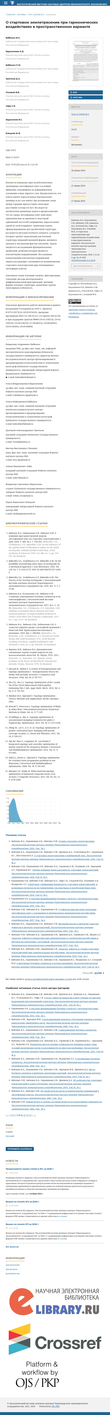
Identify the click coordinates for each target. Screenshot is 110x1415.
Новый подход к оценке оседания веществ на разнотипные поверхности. (64, 1101)
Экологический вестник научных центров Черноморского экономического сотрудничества (51, 4)
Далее (98, 973)
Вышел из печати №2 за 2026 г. (22, 1201)
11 (24, 1115)
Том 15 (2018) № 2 (36, 14)
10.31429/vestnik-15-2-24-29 (24, 164)
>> (35, 1115)
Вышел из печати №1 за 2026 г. (22, 1224)
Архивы (21, 14)
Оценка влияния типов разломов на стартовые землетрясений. (65, 870)
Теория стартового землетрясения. (76, 841)
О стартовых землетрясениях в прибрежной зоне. (60, 855)
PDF (74, 92)
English (9, 1131)
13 (30, 1115)
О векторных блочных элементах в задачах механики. (45, 963)
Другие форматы (83, 266)
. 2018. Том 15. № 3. (57, 859)
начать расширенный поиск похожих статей (48, 979)
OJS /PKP (55, 1406)
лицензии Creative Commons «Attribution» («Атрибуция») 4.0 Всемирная (82, 313)
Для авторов (11, 1269)
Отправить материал (20, 1149)
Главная (10, 14)
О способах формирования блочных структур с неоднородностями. (64, 898)
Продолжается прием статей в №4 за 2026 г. (30, 1169)
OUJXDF (15, 157)
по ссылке (62, 1216)
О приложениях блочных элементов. (77, 1030)
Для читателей (12, 1265)
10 (22, 1115)
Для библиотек (13, 1273)
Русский (10, 1136)
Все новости (12, 1246)
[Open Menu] (6, 3)
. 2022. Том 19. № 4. (57, 1051)
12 (27, 1115)
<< (7, 1115)
